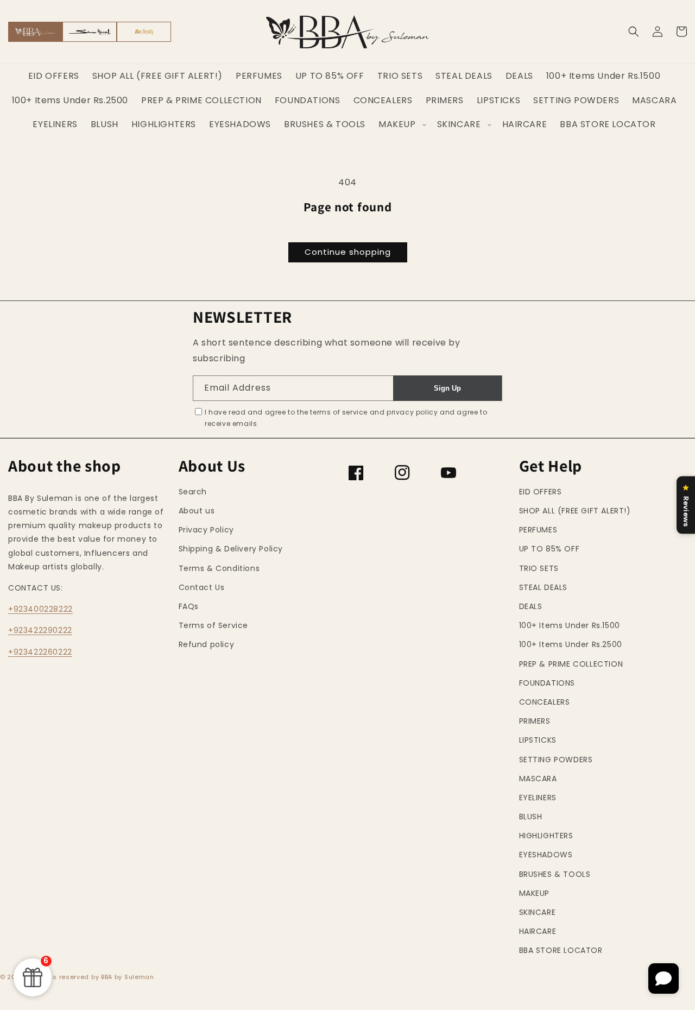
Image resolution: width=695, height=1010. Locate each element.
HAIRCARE (538, 931)
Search (193, 491)
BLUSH (530, 816)
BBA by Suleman (127, 977)
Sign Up (447, 388)
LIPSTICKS (538, 740)
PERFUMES (538, 529)
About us (197, 510)
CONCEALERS (544, 702)
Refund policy (207, 644)
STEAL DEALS (543, 587)
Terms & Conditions (219, 568)
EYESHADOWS (546, 854)
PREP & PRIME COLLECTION (571, 663)
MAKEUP (534, 893)
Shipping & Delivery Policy (231, 548)
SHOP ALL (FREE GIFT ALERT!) (575, 510)
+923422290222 (40, 630)
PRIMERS (535, 721)
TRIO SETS (539, 568)
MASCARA (538, 778)
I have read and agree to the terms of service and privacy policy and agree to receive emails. (346, 418)
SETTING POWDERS (556, 759)
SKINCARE (537, 912)
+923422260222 (40, 652)
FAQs (189, 606)
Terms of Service (214, 625)
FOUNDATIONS (547, 682)
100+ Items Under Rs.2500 (570, 644)
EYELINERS (538, 797)
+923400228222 (40, 609)
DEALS (530, 606)
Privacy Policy (206, 529)
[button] (634, 31)
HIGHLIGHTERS (546, 835)
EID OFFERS (540, 491)
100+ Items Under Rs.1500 (569, 625)
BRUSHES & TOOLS (555, 874)
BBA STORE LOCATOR (561, 950)
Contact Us (202, 587)
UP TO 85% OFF (549, 548)
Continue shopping (348, 252)
